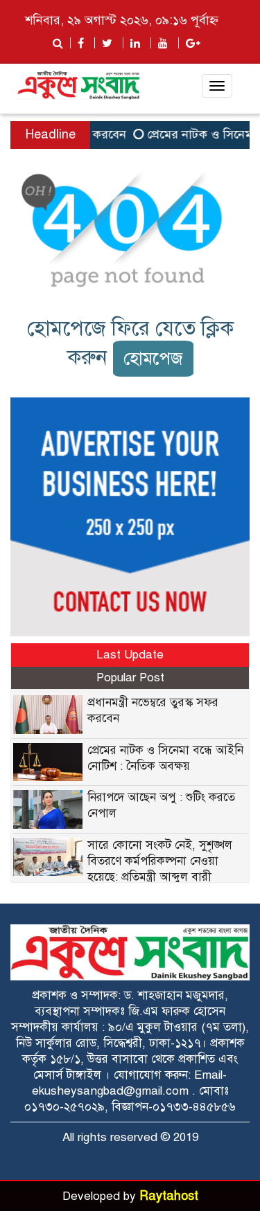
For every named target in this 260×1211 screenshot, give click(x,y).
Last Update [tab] (130, 654)
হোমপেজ (153, 358)
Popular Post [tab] (130, 677)
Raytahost (168, 1195)
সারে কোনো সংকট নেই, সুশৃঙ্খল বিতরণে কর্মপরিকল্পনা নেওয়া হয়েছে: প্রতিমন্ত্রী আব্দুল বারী (159, 861)
